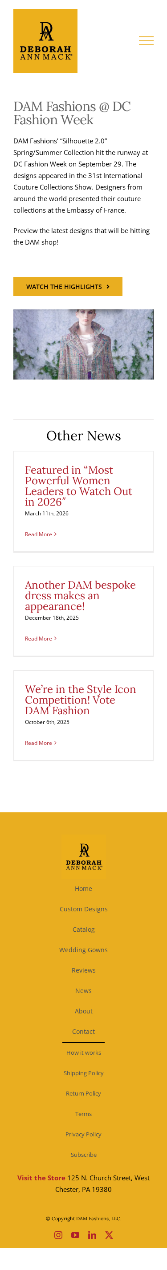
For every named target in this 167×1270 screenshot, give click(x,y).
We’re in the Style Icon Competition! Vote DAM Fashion (80, 699)
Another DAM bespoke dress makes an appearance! (80, 595)
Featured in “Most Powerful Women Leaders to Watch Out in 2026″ (78, 486)
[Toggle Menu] (146, 40)
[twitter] (109, 1235)
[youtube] (75, 1235)
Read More (38, 534)
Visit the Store (41, 1177)
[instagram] (58, 1235)
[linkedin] (92, 1235)
